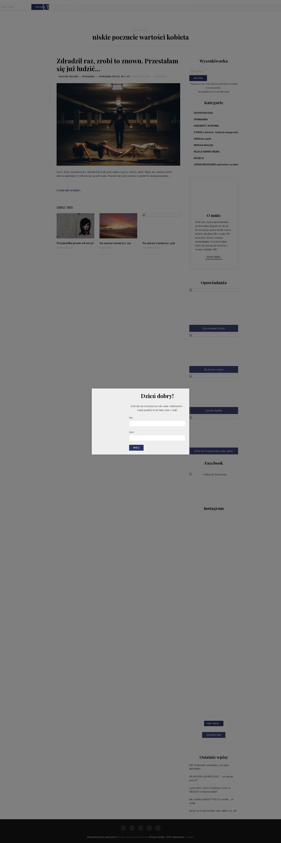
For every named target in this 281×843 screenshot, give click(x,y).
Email (131, 432)
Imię (131, 417)
